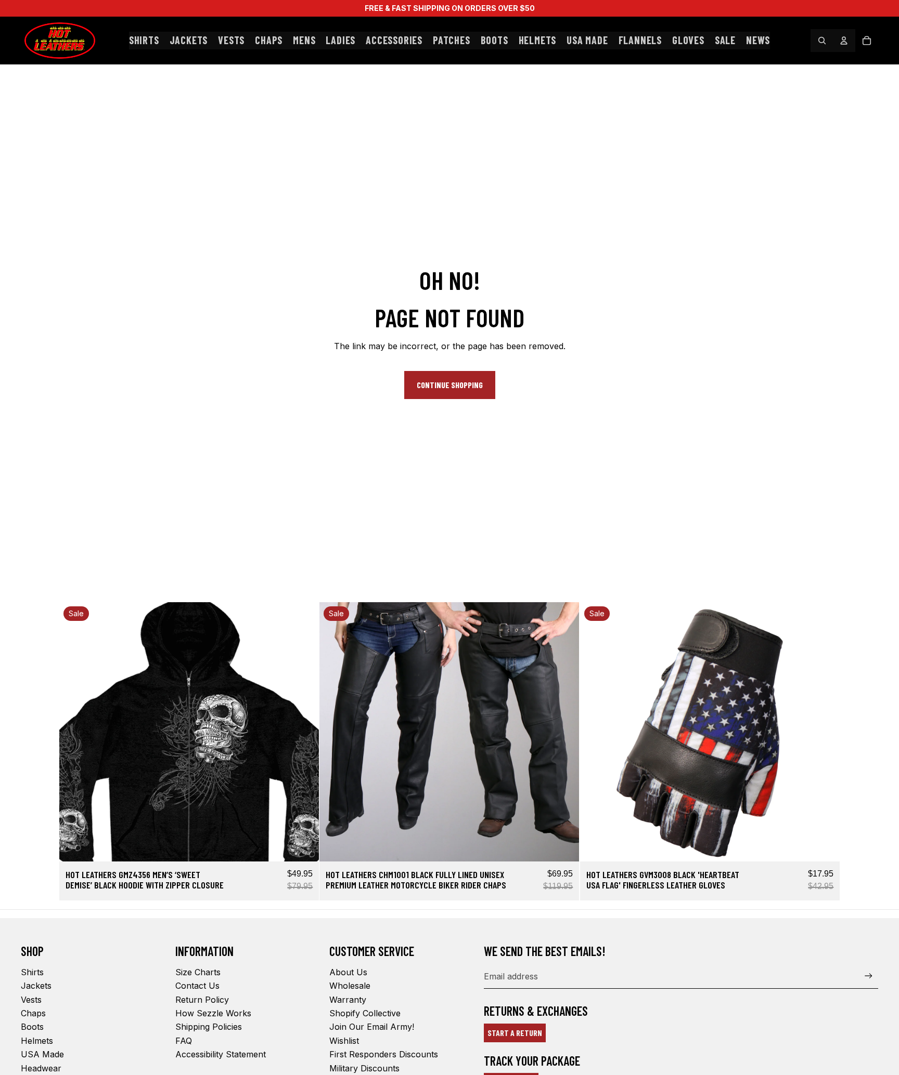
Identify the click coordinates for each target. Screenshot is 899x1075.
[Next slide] (303, 732)
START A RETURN (514, 1033)
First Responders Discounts (383, 1054)
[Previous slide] (75, 732)
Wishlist (344, 1041)
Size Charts (198, 972)
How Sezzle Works (213, 1013)
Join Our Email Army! (371, 1026)
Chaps (33, 1013)
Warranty (347, 999)
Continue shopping (450, 385)
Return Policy (202, 999)
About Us (348, 972)
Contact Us (197, 985)
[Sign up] (868, 976)
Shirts (32, 972)
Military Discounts (364, 1068)
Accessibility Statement (220, 1054)
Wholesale (349, 985)
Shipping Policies (208, 1026)
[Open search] (822, 40)
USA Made (42, 1054)
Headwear (41, 1068)
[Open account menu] (843, 40)
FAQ (183, 1041)
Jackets (36, 985)
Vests (31, 999)
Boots (32, 1026)
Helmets (37, 1041)
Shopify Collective (365, 1013)
